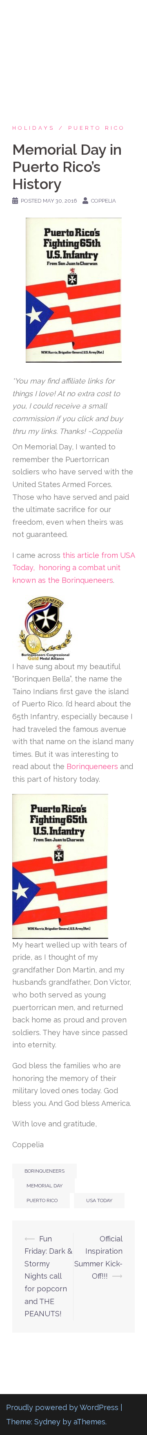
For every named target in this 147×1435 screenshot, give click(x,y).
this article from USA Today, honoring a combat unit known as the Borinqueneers (73, 567)
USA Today (99, 1200)
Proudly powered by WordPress (62, 1407)
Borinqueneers (92, 766)
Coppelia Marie (74, 13)
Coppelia (103, 201)
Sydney (47, 1421)
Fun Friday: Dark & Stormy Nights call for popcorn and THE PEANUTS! (48, 1276)
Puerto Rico (96, 128)
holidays (33, 128)
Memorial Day (44, 1186)
